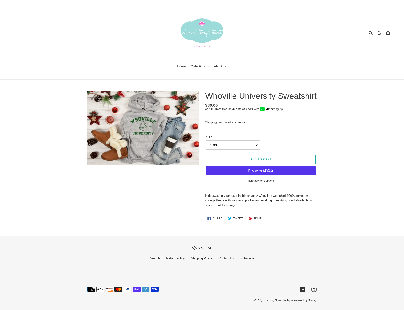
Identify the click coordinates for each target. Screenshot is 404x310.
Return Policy (175, 258)
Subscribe (247, 258)
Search (155, 258)
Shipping (211, 122)
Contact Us (226, 258)
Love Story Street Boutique (277, 300)
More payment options (261, 180)
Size (209, 137)
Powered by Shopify (305, 300)
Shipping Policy (201, 258)
